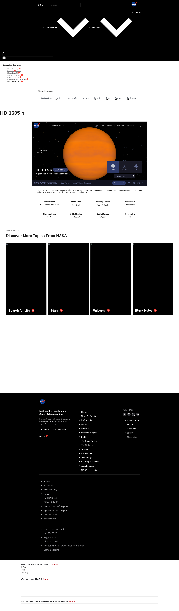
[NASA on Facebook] (124, 414)
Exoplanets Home (46, 98)
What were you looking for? (35, 579)
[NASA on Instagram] (129, 414)
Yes (24, 567)
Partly (25, 573)
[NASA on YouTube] (137, 414)
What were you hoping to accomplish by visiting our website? (48, 602)
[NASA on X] (133, 414)
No (24, 570)
